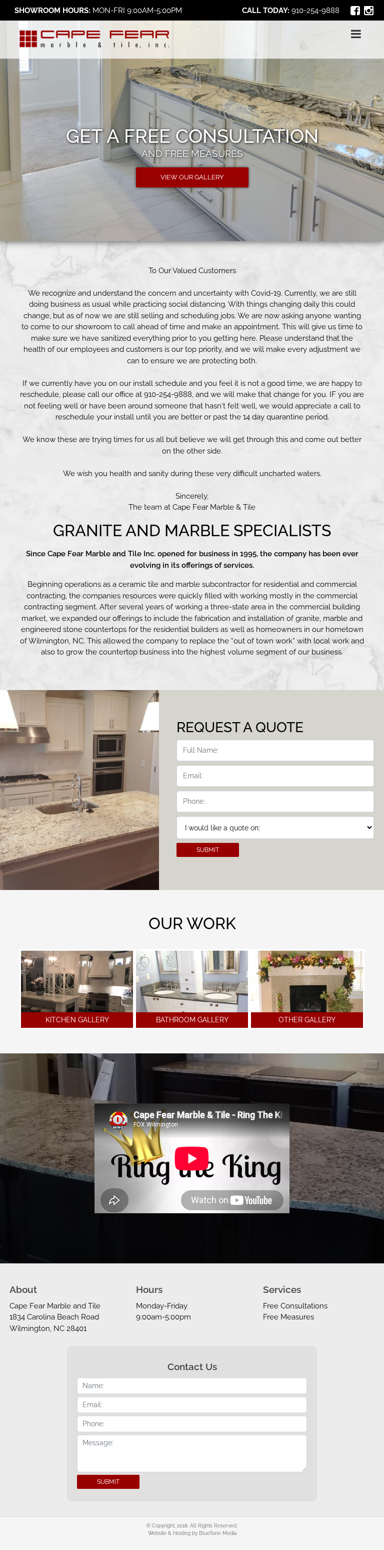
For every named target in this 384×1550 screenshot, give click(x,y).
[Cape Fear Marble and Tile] (95, 40)
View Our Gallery (192, 177)
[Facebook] (355, 10)
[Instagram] (369, 10)
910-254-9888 (316, 10)
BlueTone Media (217, 1533)
